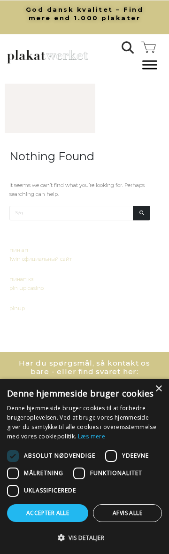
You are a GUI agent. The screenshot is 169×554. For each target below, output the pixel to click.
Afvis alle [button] (127, 513)
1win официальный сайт (40, 259)
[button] (128, 47)
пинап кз (21, 279)
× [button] (158, 388)
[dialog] (84, 466)
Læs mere (91, 436)
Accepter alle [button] (47, 513)
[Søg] (141, 213)
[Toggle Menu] (149, 65)
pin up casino (26, 288)
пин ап (18, 250)
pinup (17, 308)
